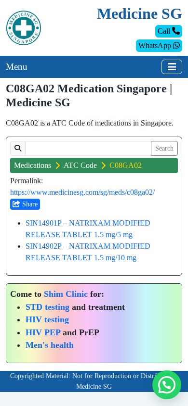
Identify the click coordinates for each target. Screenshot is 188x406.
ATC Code (80, 165)
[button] (166, 384)
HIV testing (47, 319)
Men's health (50, 345)
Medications (32, 165)
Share (29, 204)
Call (165, 31)
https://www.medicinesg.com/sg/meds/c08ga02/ (82, 192)
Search (164, 148)
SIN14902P (43, 246)
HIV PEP (43, 332)
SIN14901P (43, 223)
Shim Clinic (66, 294)
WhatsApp (155, 45)
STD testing (47, 307)
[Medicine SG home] (23, 27)
